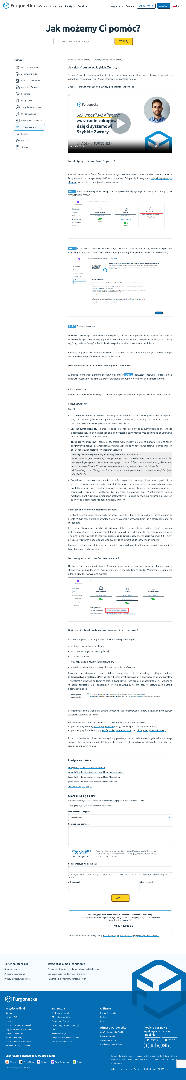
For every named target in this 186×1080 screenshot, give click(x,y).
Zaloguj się (73, 805)
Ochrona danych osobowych (18, 1041)
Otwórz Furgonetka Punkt (111, 1032)
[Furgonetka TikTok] (169, 1045)
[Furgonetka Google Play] (152, 1040)
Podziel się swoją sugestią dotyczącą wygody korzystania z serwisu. (131, 935)
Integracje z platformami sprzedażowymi (67, 978)
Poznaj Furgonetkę (108, 1013)
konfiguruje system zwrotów (116, 730)
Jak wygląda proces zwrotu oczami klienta (86, 767)
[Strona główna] (21, 1002)
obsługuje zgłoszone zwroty (151, 730)
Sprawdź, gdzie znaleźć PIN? (120, 920)
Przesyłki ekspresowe (14, 973)
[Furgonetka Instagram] (152, 1045)
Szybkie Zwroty (83, 59)
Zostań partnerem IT (109, 1040)
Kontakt (8, 1013)
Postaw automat (107, 1036)
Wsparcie (115, 6)
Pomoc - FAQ (11, 1017)
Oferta (41, 6)
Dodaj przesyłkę (12, 969)
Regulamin (10, 1029)
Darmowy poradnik (88, 714)
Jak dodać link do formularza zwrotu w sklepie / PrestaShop (94, 777)
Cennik (81, 6)
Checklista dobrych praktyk (80, 786)
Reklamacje (10, 1021)
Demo (129, 6)
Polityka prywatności (14, 1033)
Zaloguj (163, 5)
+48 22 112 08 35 (122, 925)
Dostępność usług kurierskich (18, 1025)
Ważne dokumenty (13, 1037)
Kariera (103, 1017)
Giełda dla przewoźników (111, 1044)
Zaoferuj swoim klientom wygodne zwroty (67, 973)
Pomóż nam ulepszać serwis (18, 1045)
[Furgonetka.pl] (19, 5)
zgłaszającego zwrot (103, 726)
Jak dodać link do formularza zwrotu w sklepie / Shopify (92, 781)
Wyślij (120, 898)
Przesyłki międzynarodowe (17, 978)
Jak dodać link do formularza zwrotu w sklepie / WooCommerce (96, 772)
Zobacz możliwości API (62, 1041)
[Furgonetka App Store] (170, 1040)
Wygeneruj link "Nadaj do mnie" (66, 1037)
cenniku (155, 539)
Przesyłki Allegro (59, 1033)
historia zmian (25, 1029)
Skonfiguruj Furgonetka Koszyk (65, 1025)
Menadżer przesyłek (61, 1017)
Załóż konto (146, 5)
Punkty (68, 6)
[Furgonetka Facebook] (146, 1045)
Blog (102, 1021)
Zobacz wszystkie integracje (17, 1067)
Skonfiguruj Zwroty (60, 1021)
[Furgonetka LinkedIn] (157, 1045)
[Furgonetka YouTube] (163, 1045)
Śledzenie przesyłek (60, 1013)
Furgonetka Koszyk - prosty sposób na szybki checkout (74, 969)
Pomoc (71, 59)
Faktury (55, 1029)
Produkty (55, 6)
